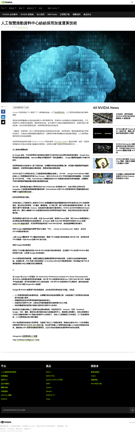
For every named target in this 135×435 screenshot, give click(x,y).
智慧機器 (4, 376)
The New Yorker (61, 141)
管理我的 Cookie (28, 426)
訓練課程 (94, 380)
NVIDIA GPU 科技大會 (34, 325)
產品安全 (87, 14)
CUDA (93, 376)
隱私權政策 (4, 426)
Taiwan (132, 422)
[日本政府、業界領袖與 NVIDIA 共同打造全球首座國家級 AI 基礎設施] (103, 118)
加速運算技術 (60, 112)
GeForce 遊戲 (6, 395)
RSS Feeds (52, 14)
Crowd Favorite (23, 27)
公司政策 (10, 429)
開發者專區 (95, 372)
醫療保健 (4, 387)
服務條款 (60, 426)
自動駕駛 (4, 391)
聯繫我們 (76, 14)
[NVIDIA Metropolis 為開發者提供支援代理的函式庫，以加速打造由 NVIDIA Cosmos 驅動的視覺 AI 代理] (103, 148)
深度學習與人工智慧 (29, 336)
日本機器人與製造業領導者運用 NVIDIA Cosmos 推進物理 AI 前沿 (125, 176)
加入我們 (40, 14)
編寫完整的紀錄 (25, 192)
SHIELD (4, 399)
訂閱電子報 (65, 14)
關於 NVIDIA (52, 8)
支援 (40, 8)
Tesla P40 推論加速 (20, 223)
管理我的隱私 (15, 426)
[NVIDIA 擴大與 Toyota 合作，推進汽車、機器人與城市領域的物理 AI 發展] (103, 133)
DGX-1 (48, 372)
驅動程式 (30, 8)
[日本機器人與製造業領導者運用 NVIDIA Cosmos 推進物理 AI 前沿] (103, 178)
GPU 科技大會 (96, 384)
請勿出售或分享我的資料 (46, 426)
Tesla (37, 340)
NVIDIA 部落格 (27, 14)
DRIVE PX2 (50, 376)
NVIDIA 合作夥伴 (10, 14)
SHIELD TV (50, 395)
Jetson (49, 387)
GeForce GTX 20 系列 (54, 380)
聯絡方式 (27, 429)
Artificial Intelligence (25, 340)
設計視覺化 (5, 384)
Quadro (49, 391)
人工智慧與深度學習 (8, 372)
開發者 (11, 8)
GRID (48, 384)
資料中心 (4, 380)
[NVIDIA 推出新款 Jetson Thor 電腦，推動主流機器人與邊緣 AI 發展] (103, 163)
